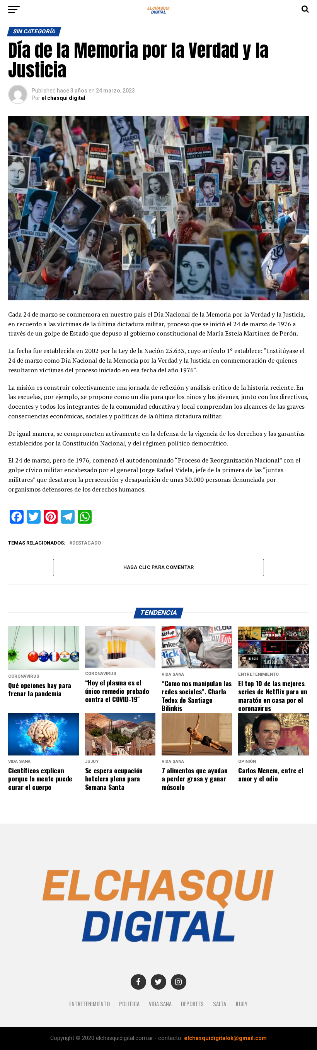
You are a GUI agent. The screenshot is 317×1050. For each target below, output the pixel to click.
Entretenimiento (89, 1004)
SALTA (219, 1004)
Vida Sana (160, 1004)
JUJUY (241, 1004)
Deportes (192, 1004)
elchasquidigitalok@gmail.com (225, 1038)
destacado (86, 543)
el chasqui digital (63, 98)
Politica (129, 1004)
